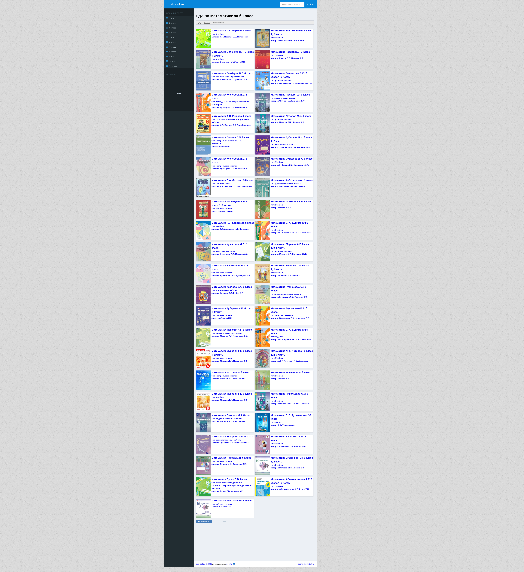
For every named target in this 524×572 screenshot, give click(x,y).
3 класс (172, 27)
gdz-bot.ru (177, 4)
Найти (310, 4)
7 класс (172, 46)
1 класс (172, 18)
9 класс (172, 56)
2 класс (172, 23)
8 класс (172, 51)
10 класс (173, 61)
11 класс (173, 65)
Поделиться (206, 521)
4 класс (172, 32)
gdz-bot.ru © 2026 (204, 564)
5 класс (172, 37)
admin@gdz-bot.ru (306, 564)
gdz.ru (229, 563)
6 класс (172, 42)
